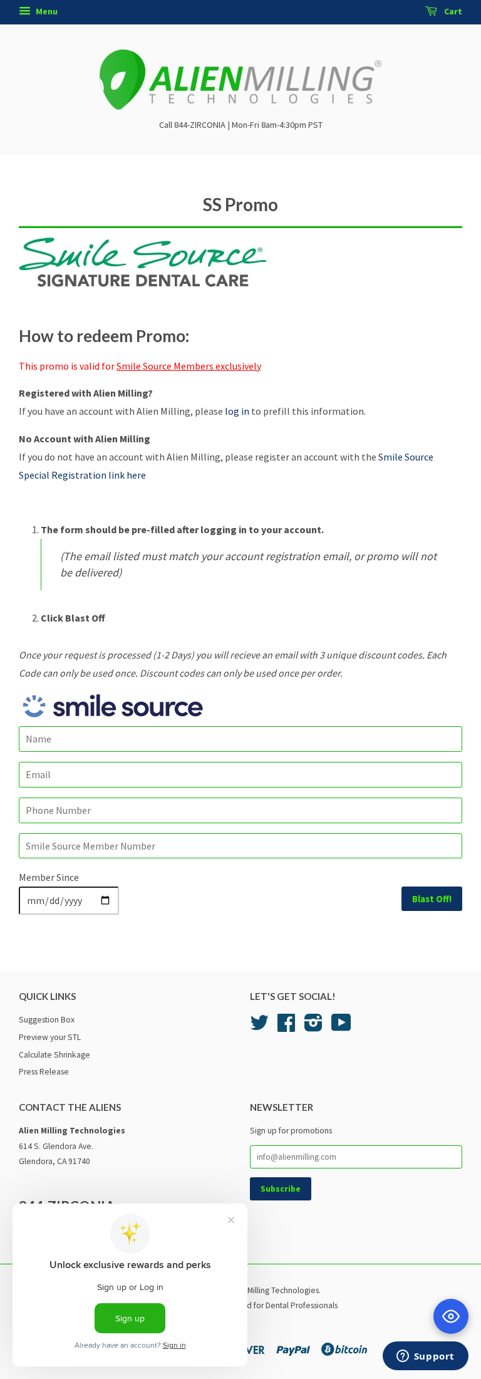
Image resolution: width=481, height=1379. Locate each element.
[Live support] (450, 1316)
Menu (46, 11)
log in (237, 411)
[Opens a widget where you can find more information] (425, 1357)
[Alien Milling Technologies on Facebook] (286, 1027)
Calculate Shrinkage (54, 1054)
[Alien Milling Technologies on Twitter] (259, 1027)
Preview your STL (50, 1037)
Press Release (44, 1071)
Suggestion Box (47, 1019)
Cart (452, 11)
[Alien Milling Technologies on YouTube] (341, 1027)
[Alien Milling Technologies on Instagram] (313, 1027)
